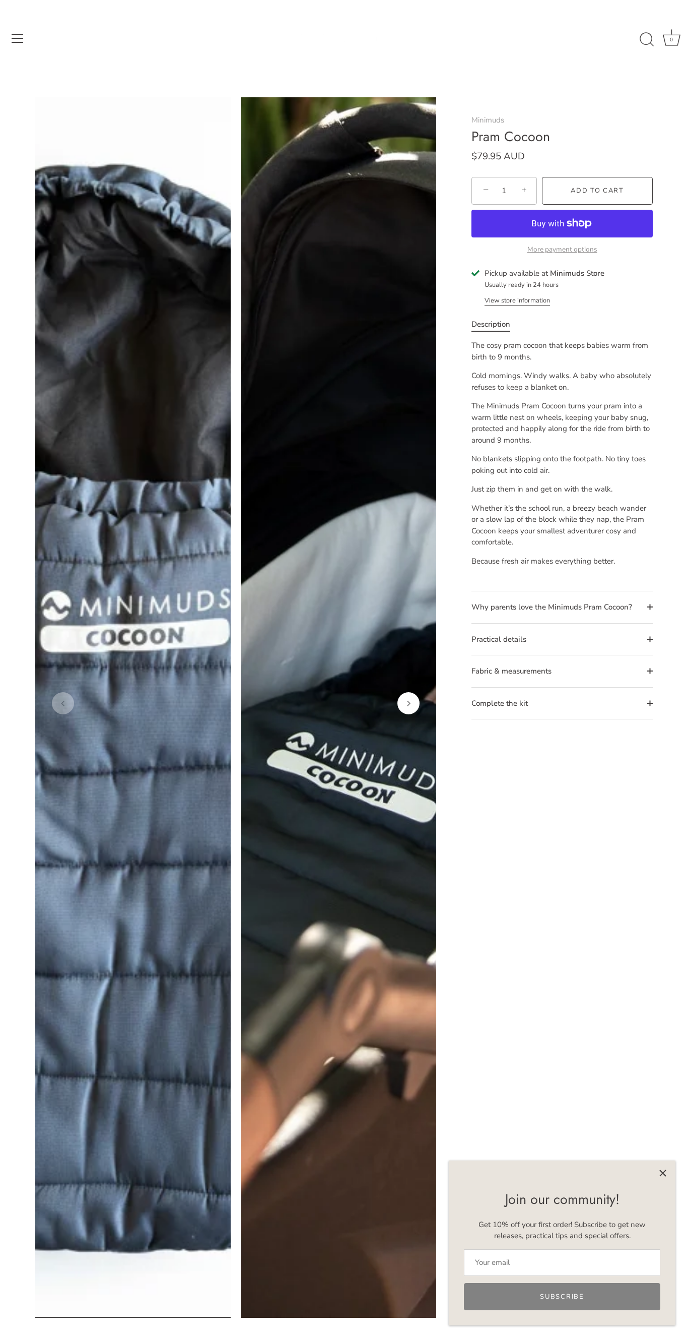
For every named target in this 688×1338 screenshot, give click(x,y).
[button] (63, 703)
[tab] (495, 324)
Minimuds (487, 120)
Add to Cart (597, 190)
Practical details (498, 639)
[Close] (663, 1173)
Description (490, 324)
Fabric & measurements (511, 671)
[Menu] (18, 38)
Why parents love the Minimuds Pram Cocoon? (551, 607)
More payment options (562, 249)
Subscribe (562, 1296)
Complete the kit (499, 703)
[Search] (647, 40)
